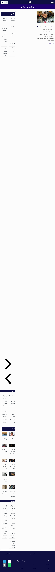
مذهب (34, 561)
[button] (30, 2)
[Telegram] (4, 561)
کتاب (47, 568)
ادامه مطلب (51, 43)
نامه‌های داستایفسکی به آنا (12, 49)
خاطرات (47, 561)
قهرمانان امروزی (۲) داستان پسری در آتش (5, 517)
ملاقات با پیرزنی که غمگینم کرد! (4, 35)
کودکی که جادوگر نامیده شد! (4, 466)
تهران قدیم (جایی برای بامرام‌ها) (5, 421)
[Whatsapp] (9, 565)
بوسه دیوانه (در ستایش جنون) (5, 479)
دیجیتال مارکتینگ (21, 561)
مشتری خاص (12, 27)
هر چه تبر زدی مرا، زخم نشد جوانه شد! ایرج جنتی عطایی (4, 51)
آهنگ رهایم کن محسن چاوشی (4, 20)
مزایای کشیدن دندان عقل (5, 403)
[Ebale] (4, 565)
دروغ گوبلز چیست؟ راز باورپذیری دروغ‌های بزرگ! (12, 517)
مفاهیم (34, 568)
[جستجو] (2, 2)
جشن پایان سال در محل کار (12, 421)
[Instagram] (9, 561)
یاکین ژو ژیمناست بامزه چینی (12, 466)
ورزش (21, 565)
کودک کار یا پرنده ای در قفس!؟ (45, 27)
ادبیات (47, 565)
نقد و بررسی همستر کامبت (4, 409)
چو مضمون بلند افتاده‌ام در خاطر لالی (4, 28)
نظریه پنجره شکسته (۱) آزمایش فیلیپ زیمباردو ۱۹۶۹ (12, 543)
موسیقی (21, 568)
